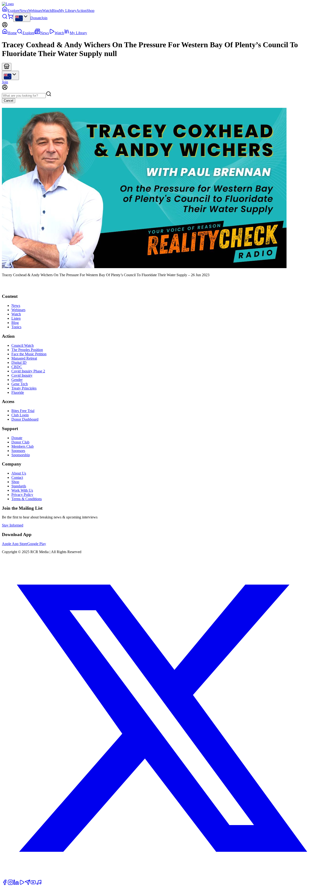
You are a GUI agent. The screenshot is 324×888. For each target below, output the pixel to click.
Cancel (8, 100)
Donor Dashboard (24, 419)
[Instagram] (10, 884)
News (23, 11)
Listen (16, 318)
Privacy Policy (22, 495)
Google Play (36, 544)
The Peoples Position (27, 350)
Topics (16, 327)
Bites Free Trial (22, 411)
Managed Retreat (24, 358)
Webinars (35, 11)
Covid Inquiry (21, 375)
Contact (17, 477)
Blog (55, 11)
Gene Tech (19, 384)
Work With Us (22, 490)
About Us (18, 473)
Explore (13, 11)
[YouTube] (33, 884)
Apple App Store (14, 544)
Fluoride (17, 392)
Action (81, 11)
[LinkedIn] (16, 884)
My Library (67, 11)
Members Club (22, 446)
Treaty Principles (24, 388)
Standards (18, 486)
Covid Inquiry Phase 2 (28, 371)
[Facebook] (5, 884)
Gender (17, 380)
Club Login (20, 415)
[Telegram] (27, 884)
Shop (90, 11)
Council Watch (22, 345)
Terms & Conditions (26, 499)
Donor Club (20, 442)
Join (44, 18)
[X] (162, 877)
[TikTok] (39, 884)
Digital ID (19, 363)
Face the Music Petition (28, 354)
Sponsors (18, 451)
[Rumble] (22, 884)
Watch (47, 11)
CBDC (16, 367)
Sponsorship (20, 455)
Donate (35, 18)
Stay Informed (12, 525)
